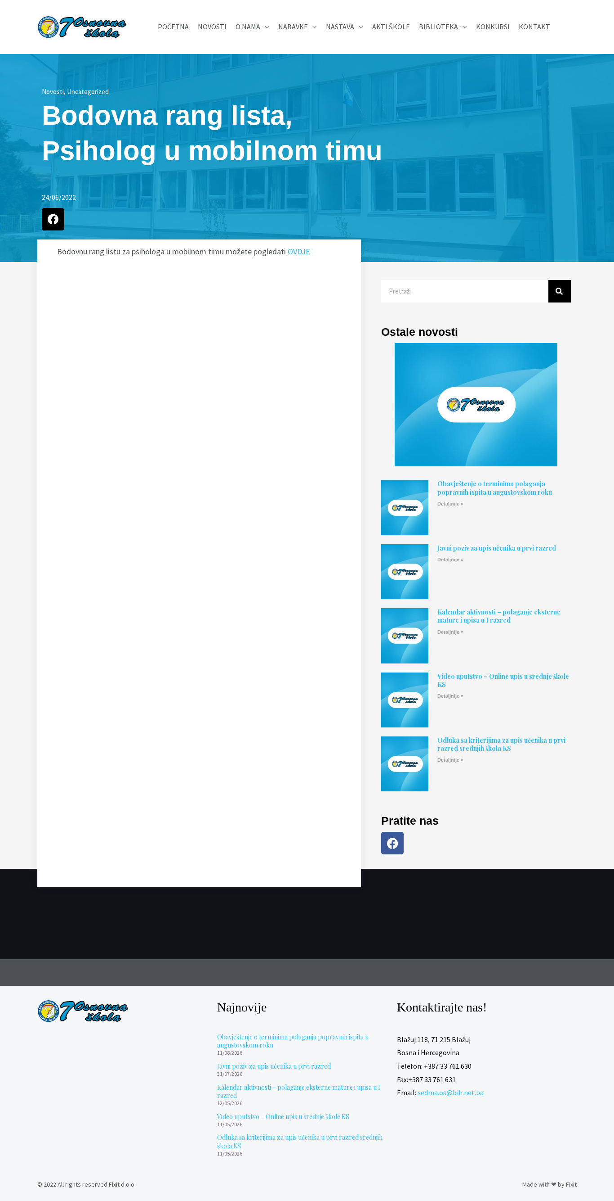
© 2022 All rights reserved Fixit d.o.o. (86, 1184)
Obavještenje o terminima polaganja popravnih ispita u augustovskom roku (494, 487)
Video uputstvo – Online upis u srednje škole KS (503, 680)
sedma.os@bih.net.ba (451, 1092)
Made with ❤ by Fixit (549, 1184)
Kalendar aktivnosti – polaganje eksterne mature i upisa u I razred (499, 616)
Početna (173, 26)
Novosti (212, 26)
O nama (248, 26)
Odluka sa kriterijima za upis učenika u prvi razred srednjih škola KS (501, 744)
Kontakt (534, 26)
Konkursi (493, 26)
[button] (53, 219)
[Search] (559, 291)
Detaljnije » (450, 503)
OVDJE (299, 251)
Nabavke (293, 26)
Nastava (340, 26)
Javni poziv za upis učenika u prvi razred (496, 548)
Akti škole (391, 26)
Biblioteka (438, 26)
